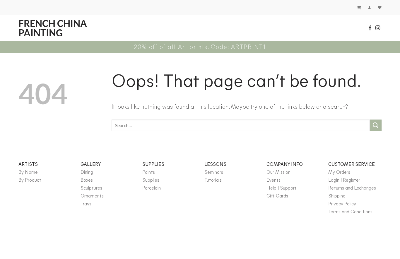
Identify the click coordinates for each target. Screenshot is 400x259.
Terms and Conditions (350, 212)
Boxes (87, 180)
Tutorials (213, 180)
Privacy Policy (342, 204)
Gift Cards (277, 196)
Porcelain (151, 188)
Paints (148, 172)
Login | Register (344, 180)
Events (273, 180)
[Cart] (359, 7)
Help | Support (281, 188)
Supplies (150, 180)
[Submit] (376, 125)
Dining (87, 172)
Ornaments (92, 196)
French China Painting (52, 28)
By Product (29, 180)
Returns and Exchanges (352, 188)
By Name (28, 172)
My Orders (339, 172)
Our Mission (278, 172)
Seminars (213, 172)
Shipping (337, 196)
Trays (86, 204)
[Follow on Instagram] (377, 28)
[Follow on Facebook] (370, 28)
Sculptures (91, 188)
